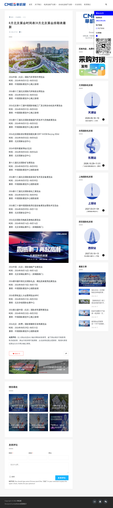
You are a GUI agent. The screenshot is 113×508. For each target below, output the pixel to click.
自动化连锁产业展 (65, 4)
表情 (13, 477)
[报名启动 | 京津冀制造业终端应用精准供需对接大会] (84, 292)
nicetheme (16, 504)
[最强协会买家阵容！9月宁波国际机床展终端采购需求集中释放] (84, 323)
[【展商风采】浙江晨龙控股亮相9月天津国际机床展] (84, 301)
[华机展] (15, 4)
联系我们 (87, 4)
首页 (30, 4)
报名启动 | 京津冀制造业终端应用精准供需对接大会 (98, 292)
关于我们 (38, 4)
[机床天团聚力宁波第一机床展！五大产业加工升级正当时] (84, 313)
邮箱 (31, 453)
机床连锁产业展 (50, 4)
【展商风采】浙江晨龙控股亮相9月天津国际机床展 (98, 302)
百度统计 (23, 504)
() (17, 353)
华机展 (19, 501)
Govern (92, 32)
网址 (50, 453)
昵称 (11, 453)
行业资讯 (78, 4)
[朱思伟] (92, 26)
